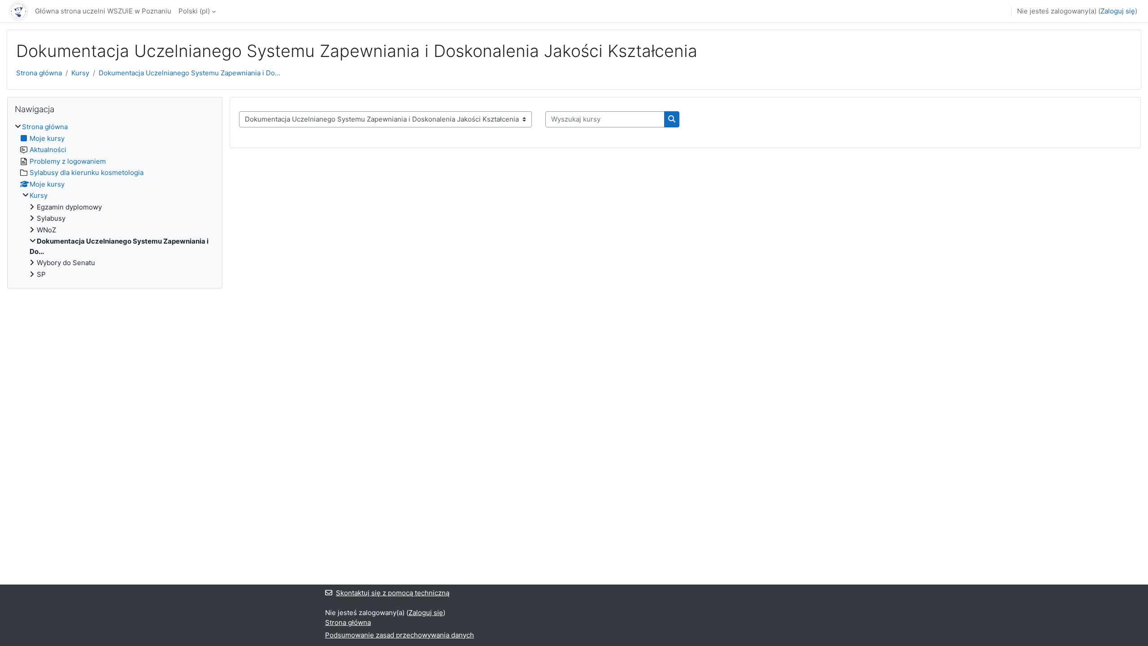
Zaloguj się (1117, 11)
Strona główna (39, 73)
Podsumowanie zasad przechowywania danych (399, 635)
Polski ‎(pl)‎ (194, 11)
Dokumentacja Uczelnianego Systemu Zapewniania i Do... (189, 73)
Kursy (80, 73)
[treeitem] (115, 200)
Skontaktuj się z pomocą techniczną (392, 593)
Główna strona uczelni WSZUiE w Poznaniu (103, 11)
